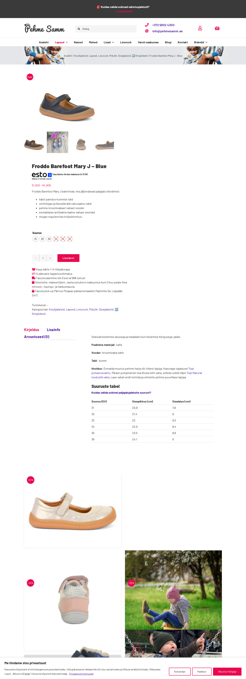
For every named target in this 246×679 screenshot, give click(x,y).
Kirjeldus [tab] (31, 329)
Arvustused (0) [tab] (36, 336)
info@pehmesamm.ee (167, 31)
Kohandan (179, 671)
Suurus (37, 233)
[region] (123, 668)
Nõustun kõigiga (227, 671)
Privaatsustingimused (81, 673)
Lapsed (70, 309)
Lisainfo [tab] (53, 329)
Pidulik (93, 309)
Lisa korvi (68, 258)
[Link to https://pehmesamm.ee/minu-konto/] (200, 28)
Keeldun (201, 671)
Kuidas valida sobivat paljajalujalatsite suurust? (121, 392)
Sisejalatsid (106, 309)
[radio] (35, 239)
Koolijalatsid (57, 309)
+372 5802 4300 (163, 25)
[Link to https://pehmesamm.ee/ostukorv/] (217, 28)
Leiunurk (82, 309)
